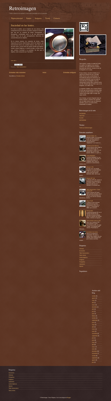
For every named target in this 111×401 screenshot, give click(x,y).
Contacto (57, 18)
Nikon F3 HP (89, 201)
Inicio (44, 72)
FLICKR (81, 118)
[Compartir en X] (18, 65)
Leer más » (14, 60)
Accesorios (82, 250)
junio (93, 313)
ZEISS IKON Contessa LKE (93, 220)
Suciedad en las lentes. (22, 25)
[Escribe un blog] (17, 65)
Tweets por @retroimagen (85, 127)
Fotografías (82, 261)
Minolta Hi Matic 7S (91, 136)
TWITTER (81, 115)
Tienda (47, 18)
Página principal (17, 18)
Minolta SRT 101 (90, 178)
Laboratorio (82, 264)
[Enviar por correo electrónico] (15, 65)
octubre (94, 296)
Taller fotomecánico (21, 67)
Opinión (81, 266)
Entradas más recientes (17, 72)
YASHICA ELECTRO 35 (92, 146)
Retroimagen (22, 8)
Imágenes (38, 18)
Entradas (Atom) (20, 76)
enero (93, 331)
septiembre (94, 320)
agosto (93, 298)
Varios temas (82, 255)
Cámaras (81, 248)
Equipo (28, 18)
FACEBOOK (82, 113)
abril (93, 302)
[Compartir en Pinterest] (22, 65)
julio (93, 311)
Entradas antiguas (69, 72)
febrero (93, 315)
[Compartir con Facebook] (20, 65)
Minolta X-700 (89, 167)
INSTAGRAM (82, 120)
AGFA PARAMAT (90, 155)
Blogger (69, 397)
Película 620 (89, 210)
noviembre (94, 333)
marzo (93, 304)
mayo (93, 300)
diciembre (94, 307)
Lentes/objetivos (83, 257)
